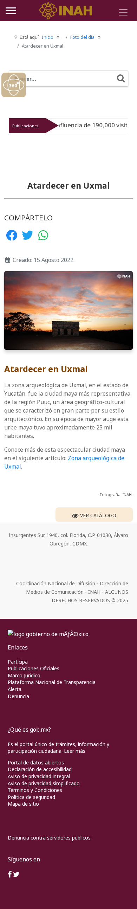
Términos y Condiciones (35, 790)
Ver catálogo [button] (97, 515)
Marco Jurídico (24, 675)
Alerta (14, 689)
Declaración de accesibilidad (40, 769)
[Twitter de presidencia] (16, 875)
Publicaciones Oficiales (33, 668)
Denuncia (18, 696)
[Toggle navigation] (123, 12)
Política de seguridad (31, 797)
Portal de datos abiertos (36, 762)
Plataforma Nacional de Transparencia (52, 682)
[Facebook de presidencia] (10, 875)
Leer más (74, 751)
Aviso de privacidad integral (39, 776)
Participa (18, 661)
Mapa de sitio (23, 803)
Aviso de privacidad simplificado (44, 783)
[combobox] (68, 78)
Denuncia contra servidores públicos (49, 837)
